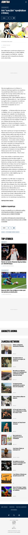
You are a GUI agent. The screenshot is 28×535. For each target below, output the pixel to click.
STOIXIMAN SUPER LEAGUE (12, 232)
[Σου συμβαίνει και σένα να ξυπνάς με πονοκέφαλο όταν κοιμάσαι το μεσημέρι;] (6, 466)
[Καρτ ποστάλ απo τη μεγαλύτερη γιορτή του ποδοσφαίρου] (6, 440)
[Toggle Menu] (26, 2)
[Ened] (14, 528)
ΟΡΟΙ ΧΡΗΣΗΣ (4, 507)
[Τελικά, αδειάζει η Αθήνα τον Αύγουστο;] (6, 401)
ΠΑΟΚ (3, 232)
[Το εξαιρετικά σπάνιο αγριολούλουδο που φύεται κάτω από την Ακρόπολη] (6, 388)
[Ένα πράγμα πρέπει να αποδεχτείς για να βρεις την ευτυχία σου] (6, 362)
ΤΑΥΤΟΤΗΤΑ (11, 507)
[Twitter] (11, 18)
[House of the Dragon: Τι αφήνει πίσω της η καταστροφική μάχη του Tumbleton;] (6, 491)
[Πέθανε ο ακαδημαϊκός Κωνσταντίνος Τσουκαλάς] (6, 349)
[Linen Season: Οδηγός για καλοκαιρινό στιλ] (6, 453)
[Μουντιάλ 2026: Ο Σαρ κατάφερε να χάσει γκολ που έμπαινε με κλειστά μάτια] (14, 280)
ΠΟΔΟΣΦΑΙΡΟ (5, 270)
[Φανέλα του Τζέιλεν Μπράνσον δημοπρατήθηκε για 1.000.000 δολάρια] (14, 252)
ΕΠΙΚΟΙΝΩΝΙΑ (14, 509)
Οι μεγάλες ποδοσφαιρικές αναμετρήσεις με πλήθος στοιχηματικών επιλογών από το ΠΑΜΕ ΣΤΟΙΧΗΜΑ (13, 219)
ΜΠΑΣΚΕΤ (4, 242)
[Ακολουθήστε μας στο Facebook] (9, 515)
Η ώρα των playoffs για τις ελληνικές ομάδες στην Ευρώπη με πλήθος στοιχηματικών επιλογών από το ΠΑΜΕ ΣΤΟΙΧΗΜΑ (13, 212)
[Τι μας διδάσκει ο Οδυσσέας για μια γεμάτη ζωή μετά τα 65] (6, 479)
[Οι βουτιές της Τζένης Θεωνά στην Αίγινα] (6, 427)
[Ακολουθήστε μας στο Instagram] (19, 515)
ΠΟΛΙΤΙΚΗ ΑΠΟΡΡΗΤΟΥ (21, 507)
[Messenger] (13, 18)
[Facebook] (8, 18)
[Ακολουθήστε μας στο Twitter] (14, 515)
